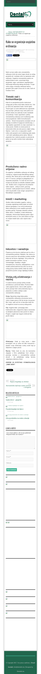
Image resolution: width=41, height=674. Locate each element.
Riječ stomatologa (30, 49)
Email (8, 457)
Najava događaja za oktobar (19, 381)
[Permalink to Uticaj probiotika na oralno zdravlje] (17, 414)
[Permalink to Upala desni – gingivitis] (14, 396)
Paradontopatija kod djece (14, 409)
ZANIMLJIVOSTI (20, 50)
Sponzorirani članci (10, 50)
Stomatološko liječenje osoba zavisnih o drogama (18, 386)
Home (10, 32)
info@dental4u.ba (19, 667)
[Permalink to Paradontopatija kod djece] (14, 405)
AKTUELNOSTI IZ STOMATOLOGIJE (15, 32)
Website (8, 463)
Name (8, 451)
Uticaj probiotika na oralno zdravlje (17, 418)
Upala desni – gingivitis (13, 400)
